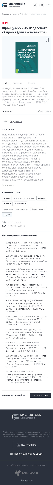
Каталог (15, 14)
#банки (7, 198)
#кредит (7, 203)
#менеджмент (38, 209)
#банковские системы (24, 198)
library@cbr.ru (26, 480)
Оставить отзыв (40, 395)
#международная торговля (16, 209)
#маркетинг (20, 203)
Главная (5, 14)
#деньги (41, 198)
